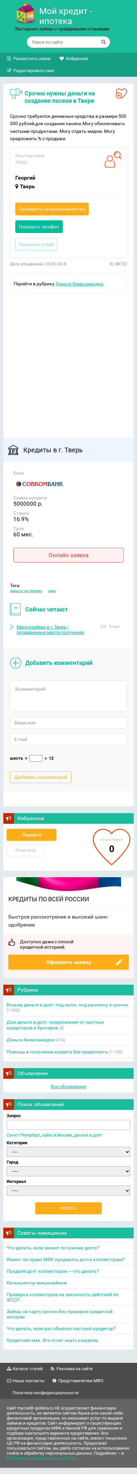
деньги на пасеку (26, 590)
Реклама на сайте (75, 1368)
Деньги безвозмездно (79, 283)
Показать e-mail (36, 244)
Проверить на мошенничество (52, 209)
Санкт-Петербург (23, 1135)
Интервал (16, 1181)
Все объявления (68, 1086)
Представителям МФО (80, 1380)
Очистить (25, 850)
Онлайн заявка (68, 555)
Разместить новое (32, 58)
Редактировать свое (33, 70)
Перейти (31, 834)
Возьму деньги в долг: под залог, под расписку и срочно (67, 1004)
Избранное (77, 58)
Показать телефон (39, 226)
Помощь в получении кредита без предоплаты (57, 1051)
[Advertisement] (68, 362)
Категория (17, 1142)
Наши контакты (29, 1380)
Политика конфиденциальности (46, 1392)
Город (12, 1162)
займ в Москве (57, 1135)
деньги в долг (88, 1135)
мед (52, 590)
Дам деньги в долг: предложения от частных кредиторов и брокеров (55, 1024)
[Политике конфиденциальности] (41, 1458)
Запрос (14, 1115)
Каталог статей (28, 1368)
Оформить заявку (68, 962)
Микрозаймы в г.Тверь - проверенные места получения (50, 629)
